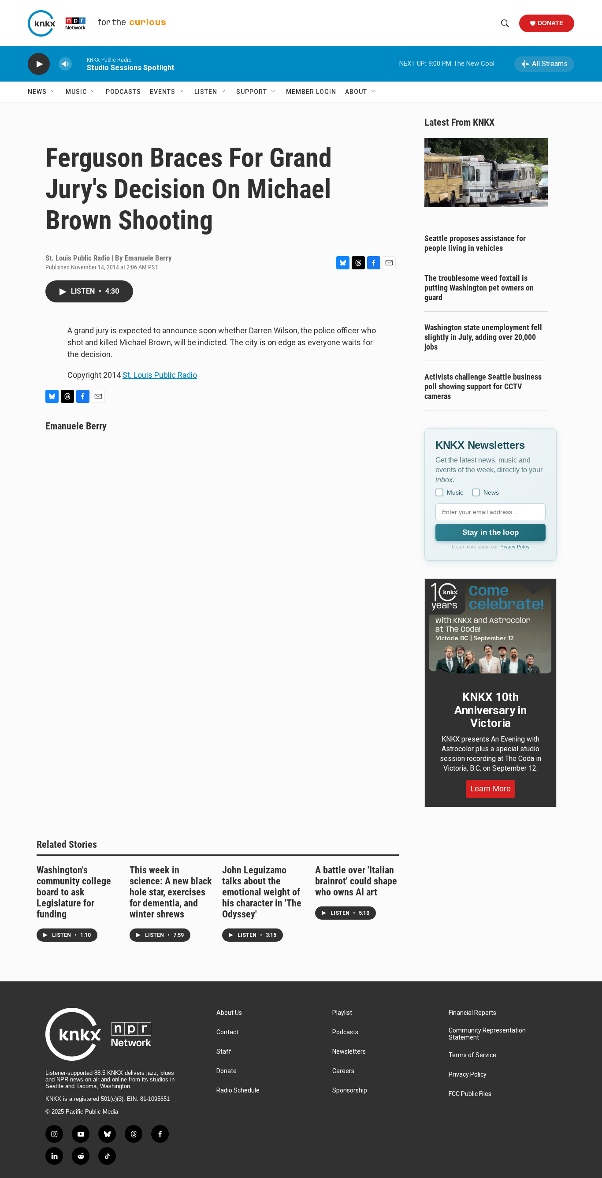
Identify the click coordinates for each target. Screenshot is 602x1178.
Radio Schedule (238, 1090)
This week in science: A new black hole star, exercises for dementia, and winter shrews (171, 892)
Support (251, 91)
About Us (229, 1013)
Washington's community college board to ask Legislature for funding (74, 892)
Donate (550, 22)
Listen (205, 91)
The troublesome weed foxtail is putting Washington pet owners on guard (479, 287)
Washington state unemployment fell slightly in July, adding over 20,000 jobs (483, 337)
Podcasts (123, 91)
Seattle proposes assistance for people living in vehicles (475, 243)
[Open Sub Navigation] (53, 91)
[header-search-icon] (505, 23)
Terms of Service (472, 1055)
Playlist (342, 1013)
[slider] (79, 63)
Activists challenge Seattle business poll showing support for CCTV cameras (483, 386)
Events (162, 91)
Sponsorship (349, 1090)
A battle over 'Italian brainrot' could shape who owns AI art (356, 881)
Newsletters (349, 1051)
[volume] (65, 64)
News (37, 91)
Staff (223, 1051)
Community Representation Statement (487, 1034)
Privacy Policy (514, 546)
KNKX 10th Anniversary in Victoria (490, 710)
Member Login (311, 91)
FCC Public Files (470, 1094)
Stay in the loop (490, 532)
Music (76, 91)
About (356, 91)
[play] (39, 64)
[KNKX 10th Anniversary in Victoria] (490, 628)
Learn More (490, 788)
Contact (227, 1032)
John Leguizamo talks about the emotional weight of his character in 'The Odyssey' (261, 892)
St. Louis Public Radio (160, 375)
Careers (343, 1071)
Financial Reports (472, 1013)
